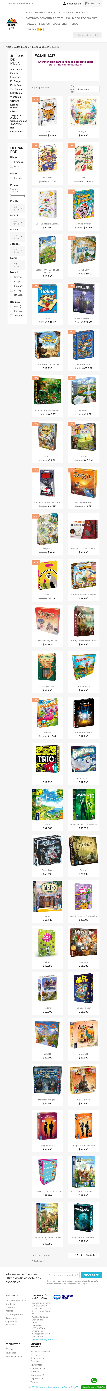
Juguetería (60, 23)
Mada (47, 594)
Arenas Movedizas (47, 686)
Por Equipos (19, 290)
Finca (47, 824)
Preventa (54, 12)
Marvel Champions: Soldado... (47, 502)
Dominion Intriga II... (47, 1099)
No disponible (19, 166)
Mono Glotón (83, 364)
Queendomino (83, 686)
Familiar (14, 73)
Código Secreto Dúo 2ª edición (83, 824)
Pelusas (47, 732)
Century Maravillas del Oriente (83, 640)
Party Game (16, 85)
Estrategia (16, 93)
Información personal (15, 1300)
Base (18, 306)
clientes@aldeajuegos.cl (43, 1339)
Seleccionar (88, 89)
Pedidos (9, 1310)
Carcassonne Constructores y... (47, 1239)
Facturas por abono (14, 1314)
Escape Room (14, 106)
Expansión (19, 311)
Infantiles (15, 77)
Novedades (10, 1352)
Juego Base (19, 315)
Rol (12, 127)
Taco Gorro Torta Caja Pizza (47, 1191)
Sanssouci (83, 410)
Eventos (44, 23)
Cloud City (84, 269)
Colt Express (83, 1099)
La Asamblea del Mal (83, 318)
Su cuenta (11, 1295)
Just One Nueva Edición (47, 223)
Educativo (19, 286)
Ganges (47, 1053)
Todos (74, 23)
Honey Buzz (83, 131)
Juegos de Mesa (35, 12)
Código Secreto (47, 1145)
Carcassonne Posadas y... (83, 1191)
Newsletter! (36, 1364)
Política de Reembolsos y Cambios (37, 1358)
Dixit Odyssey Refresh (47, 640)
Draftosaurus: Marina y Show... (83, 594)
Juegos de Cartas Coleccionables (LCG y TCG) (17, 119)
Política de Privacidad (40, 1351)
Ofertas (9, 1349)
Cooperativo (19, 281)
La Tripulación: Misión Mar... (83, 1237)
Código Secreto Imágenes (83, 1145)
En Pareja (15, 81)
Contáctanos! (37, 1375)
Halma (47, 318)
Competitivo (19, 277)
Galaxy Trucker (83, 1008)
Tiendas (34, 1382)
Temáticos (16, 89)
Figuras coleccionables (81, 18)
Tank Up (47, 456)
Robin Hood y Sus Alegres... (47, 410)
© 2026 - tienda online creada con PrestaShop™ (53, 1387)
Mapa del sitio (37, 1378)
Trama (84, 177)
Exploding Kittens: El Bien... (83, 548)
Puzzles (31, 23)
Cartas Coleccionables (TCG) (44, 18)
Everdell (83, 870)
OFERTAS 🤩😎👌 (35, 29)
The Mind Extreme (83, 732)
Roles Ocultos (19, 295)
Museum (83, 962)
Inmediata (19, 178)
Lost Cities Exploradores (47, 364)
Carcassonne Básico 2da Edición (47, 271)
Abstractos (16, 69)
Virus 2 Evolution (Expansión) (84, 916)
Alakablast (47, 177)
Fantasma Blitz (83, 778)
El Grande (83, 1053)
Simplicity (47, 548)
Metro (47, 916)
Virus (47, 962)
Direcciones (11, 1318)
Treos (83, 456)
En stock (19, 162)
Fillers (13, 111)
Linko (47, 131)
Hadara (47, 1008)
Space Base (47, 870)
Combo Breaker (83, 223)
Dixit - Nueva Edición (83, 502)
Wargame (15, 96)
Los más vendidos (13, 1356)
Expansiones (17, 131)
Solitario (15, 100)
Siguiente (92, 1255)
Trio (47, 778)
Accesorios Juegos (75, 12)
